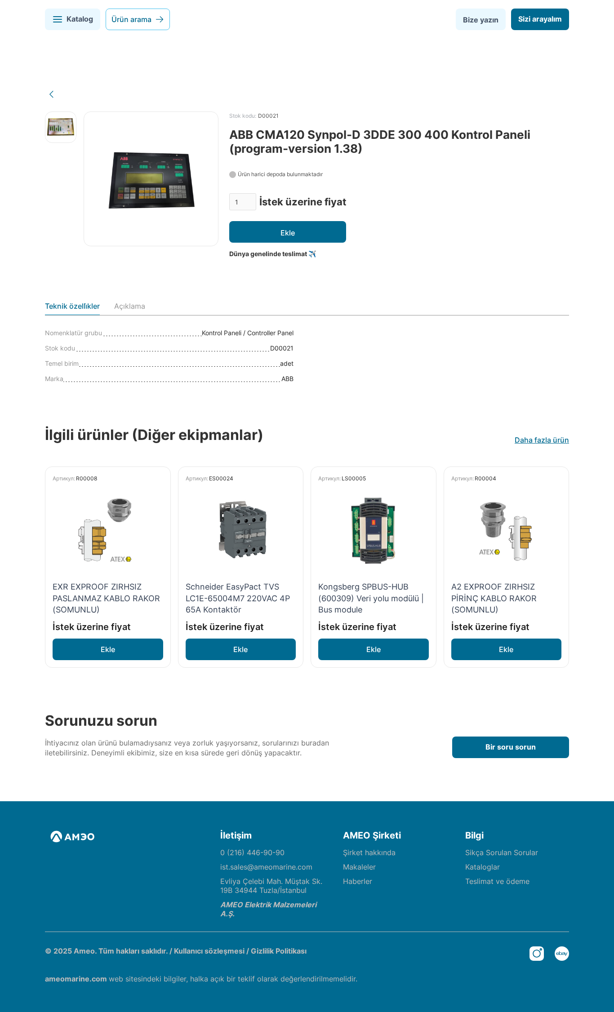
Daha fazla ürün (542, 439)
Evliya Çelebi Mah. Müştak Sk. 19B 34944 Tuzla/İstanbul (271, 886)
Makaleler (359, 866)
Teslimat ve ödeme (497, 881)
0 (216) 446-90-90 (252, 852)
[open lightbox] (60, 127)
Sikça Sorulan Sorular (501, 852)
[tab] (72, 308)
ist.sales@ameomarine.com (266, 866)
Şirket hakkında (369, 852)
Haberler (357, 881)
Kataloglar (482, 866)
